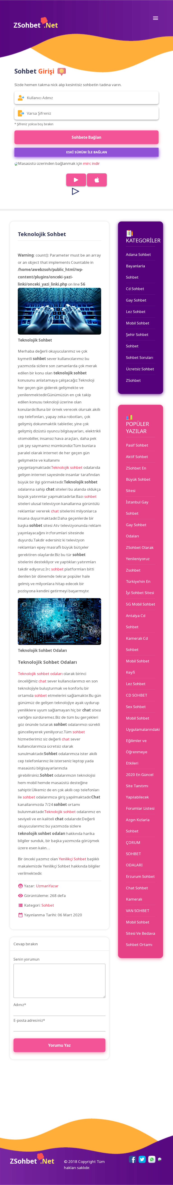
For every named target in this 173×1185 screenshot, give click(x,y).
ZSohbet (36, 25)
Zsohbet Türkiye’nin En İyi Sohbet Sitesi (140, 581)
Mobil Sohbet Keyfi (137, 666)
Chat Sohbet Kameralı (137, 893)
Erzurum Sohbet (140, 876)
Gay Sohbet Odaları (136, 530)
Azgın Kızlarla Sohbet (138, 825)
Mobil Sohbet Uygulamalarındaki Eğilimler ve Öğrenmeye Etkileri (140, 740)
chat (55, 511)
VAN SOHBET (137, 910)
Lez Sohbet (136, 311)
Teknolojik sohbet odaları (40, 673)
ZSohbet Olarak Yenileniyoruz (140, 553)
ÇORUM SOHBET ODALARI (134, 854)
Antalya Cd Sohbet (135, 621)
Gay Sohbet (136, 300)
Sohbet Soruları (139, 357)
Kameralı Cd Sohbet (137, 644)
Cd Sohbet (135, 288)
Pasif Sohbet (137, 445)
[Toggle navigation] (155, 18)
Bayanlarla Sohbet (135, 271)
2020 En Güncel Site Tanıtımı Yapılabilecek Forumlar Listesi (140, 791)
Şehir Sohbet (137, 334)
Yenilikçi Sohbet (72, 858)
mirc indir (91, 163)
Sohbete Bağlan (86, 137)
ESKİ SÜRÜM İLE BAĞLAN (86, 152)
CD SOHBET (136, 695)
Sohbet (47, 905)
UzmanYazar (47, 885)
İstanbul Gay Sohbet (137, 507)
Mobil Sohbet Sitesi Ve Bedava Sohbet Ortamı (140, 933)
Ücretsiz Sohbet (140, 368)
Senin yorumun (26, 959)
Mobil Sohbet (137, 323)
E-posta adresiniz (29, 1020)
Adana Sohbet (138, 254)
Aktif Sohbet (137, 456)
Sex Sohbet (136, 706)
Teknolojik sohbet (66, 467)
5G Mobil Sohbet (140, 604)
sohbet (90, 496)
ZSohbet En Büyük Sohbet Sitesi (138, 479)
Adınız (20, 1004)
